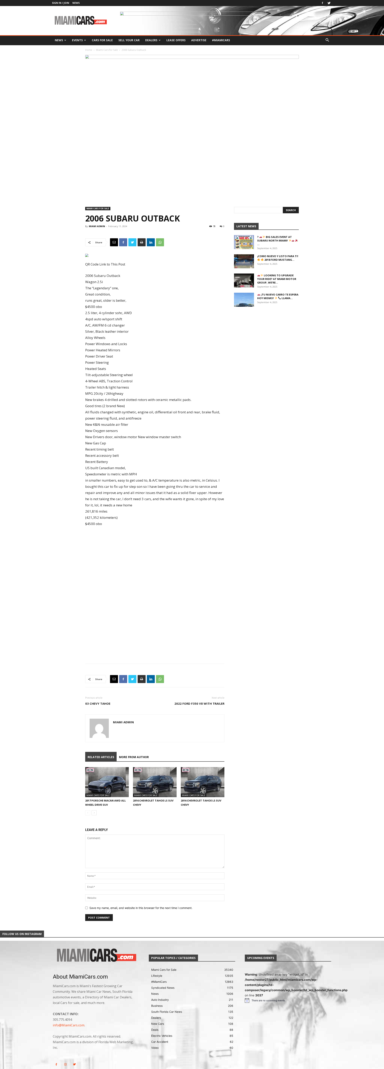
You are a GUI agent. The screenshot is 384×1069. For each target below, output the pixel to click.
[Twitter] (329, 3)
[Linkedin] (151, 242)
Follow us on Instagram (22, 934)
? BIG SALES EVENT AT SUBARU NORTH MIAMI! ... (274, 240)
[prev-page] (87, 812)
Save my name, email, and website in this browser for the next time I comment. (140, 908)
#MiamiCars (221, 40)
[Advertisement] (155, 562)
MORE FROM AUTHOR (134, 757)
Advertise (198, 40)
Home (88, 50)
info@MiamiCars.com (68, 1025)
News (76, 3)
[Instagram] (65, 1064)
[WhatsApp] (160, 242)
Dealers (151, 40)
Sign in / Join (60, 3)
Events (77, 40)
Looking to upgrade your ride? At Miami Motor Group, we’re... (276, 279)
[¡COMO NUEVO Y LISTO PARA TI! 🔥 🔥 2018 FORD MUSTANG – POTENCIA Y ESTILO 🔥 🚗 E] (244, 261)
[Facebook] (322, 3)
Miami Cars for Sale (107, 50)
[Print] (142, 242)
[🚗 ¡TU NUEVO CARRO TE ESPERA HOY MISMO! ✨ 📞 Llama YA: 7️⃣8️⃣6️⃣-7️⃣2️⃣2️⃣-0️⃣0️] (244, 300)
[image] (96, 955)
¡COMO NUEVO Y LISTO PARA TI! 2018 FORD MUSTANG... (277, 257)
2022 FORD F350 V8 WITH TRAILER (199, 703)
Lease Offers (176, 40)
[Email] (114, 242)
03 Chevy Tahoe (97, 703)
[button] (327, 40)
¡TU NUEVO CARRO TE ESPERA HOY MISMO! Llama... (277, 296)
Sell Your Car (129, 40)
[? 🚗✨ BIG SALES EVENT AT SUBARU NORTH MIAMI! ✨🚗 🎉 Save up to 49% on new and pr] (244, 242)
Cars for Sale (102, 40)
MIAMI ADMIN (97, 226)
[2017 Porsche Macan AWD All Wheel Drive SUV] (107, 782)
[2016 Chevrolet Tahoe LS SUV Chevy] (155, 782)
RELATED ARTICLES (101, 757)
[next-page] (94, 812)
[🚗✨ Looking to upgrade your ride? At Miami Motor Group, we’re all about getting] (244, 281)
